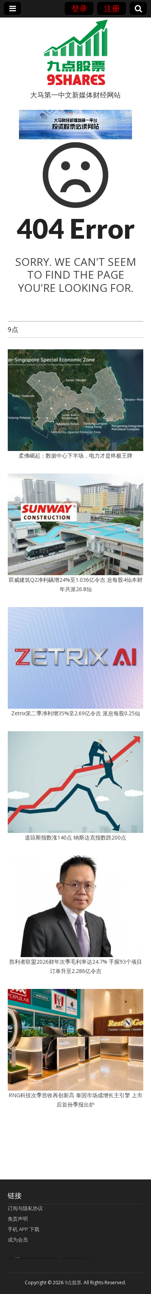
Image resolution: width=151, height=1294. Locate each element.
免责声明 (18, 1218)
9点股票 (73, 1282)
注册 (112, 8)
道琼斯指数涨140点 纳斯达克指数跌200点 (75, 837)
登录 (79, 8)
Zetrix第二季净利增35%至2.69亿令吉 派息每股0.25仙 (75, 713)
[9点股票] (75, 52)
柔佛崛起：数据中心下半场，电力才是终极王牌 (75, 455)
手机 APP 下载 (23, 1229)
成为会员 (18, 1239)
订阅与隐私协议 (25, 1208)
